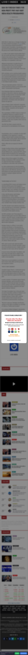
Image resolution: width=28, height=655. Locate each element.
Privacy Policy (23, 653)
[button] (23, 2)
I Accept (17, 653)
